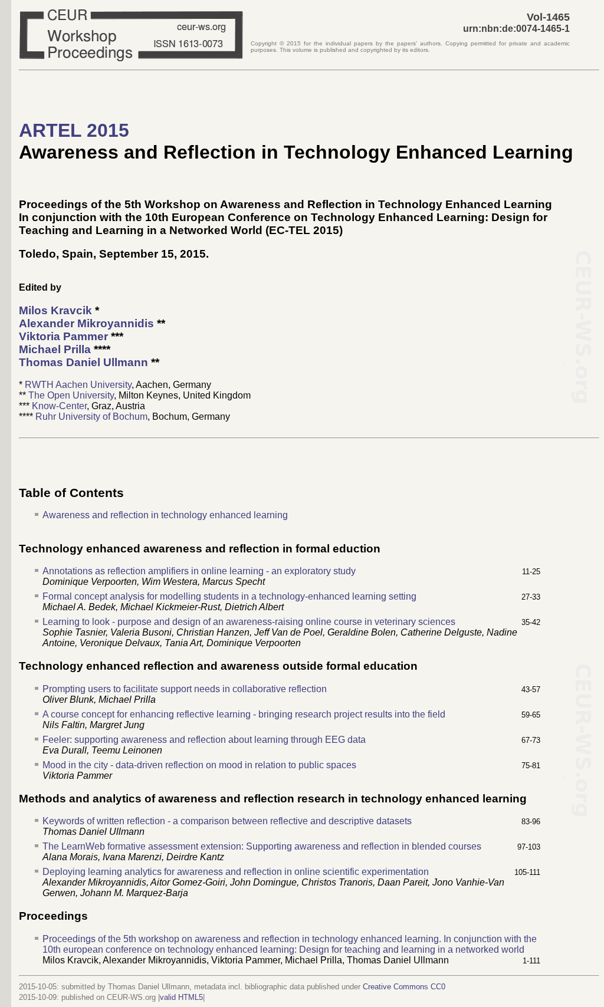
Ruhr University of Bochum (91, 417)
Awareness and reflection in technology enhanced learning (165, 515)
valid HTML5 (181, 997)
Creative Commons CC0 (404, 986)
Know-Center (59, 406)
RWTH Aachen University (78, 385)
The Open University (71, 395)
